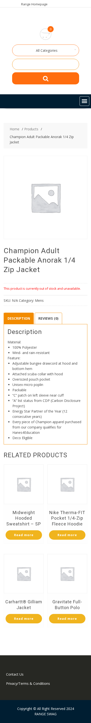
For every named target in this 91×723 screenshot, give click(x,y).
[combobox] (45, 50)
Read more (23, 535)
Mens (39, 300)
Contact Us (15, 674)
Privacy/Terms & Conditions (28, 683)
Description (19, 318)
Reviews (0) (48, 318)
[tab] (19, 318)
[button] (84, 101)
